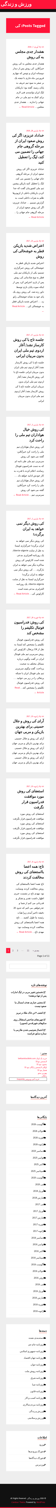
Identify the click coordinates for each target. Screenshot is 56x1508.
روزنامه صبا (38, 1384)
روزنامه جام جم (36, 1344)
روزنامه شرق (37, 1377)
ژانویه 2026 (38, 1144)
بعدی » (36, 950)
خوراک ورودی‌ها (36, 1451)
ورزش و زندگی (16, 4)
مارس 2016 (38, 1297)
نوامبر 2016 (38, 1244)
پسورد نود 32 (41, 1064)
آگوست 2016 (37, 1264)
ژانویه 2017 (38, 1230)
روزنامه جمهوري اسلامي (32, 1351)
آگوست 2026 (37, 1124)
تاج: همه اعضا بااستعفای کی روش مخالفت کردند (29, 871)
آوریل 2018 (38, 1190)
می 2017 (39, 1204)
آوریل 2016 (38, 1291)
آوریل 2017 (38, 1210)
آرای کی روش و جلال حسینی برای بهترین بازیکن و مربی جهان (28, 726)
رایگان (44, 1076)
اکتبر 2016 (39, 1251)
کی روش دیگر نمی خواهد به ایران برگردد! (30, 528)
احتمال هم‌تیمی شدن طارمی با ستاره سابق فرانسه (30, 1031)
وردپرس (39, 1464)
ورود (41, 1444)
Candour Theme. (18, 1502)
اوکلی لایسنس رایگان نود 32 (35, 1067)
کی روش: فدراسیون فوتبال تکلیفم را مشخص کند (29, 627)
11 (28, 950)
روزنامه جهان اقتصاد (34, 1357)
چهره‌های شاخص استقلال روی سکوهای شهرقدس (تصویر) (29, 1021)
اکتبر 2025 (39, 1164)
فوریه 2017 (38, 1224)
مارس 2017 (38, 1217)
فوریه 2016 (38, 1304)
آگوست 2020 (37, 1177)
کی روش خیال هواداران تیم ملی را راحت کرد (29, 434)
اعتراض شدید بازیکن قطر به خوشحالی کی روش (28, 251)
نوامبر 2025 (38, 1157)
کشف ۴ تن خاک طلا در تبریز (29, 1012)
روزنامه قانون (37, 1391)
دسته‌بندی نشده (36, 1337)
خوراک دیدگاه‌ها (36, 1457)
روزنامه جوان (37, 1364)
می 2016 (39, 1284)
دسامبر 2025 (37, 1150)
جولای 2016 (38, 1270)
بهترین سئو (42, 1073)
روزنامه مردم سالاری (33, 1404)
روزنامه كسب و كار (34, 1397)
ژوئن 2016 (39, 1277)
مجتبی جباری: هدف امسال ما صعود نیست (30, 1004)
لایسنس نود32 (41, 1061)
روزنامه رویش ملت (34, 1371)
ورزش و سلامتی (36, 1417)
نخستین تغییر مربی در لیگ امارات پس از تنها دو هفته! (28, 994)
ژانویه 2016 (38, 1310)
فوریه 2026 (38, 1137)
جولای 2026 (38, 1130)
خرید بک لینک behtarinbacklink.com (32, 1058)
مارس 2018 (38, 1197)
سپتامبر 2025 (37, 1170)
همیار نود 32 (42, 1070)
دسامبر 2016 (37, 1237)
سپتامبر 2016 (37, 1257)
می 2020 (39, 1184)
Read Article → (26, 106)
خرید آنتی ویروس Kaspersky (28, 1079)
